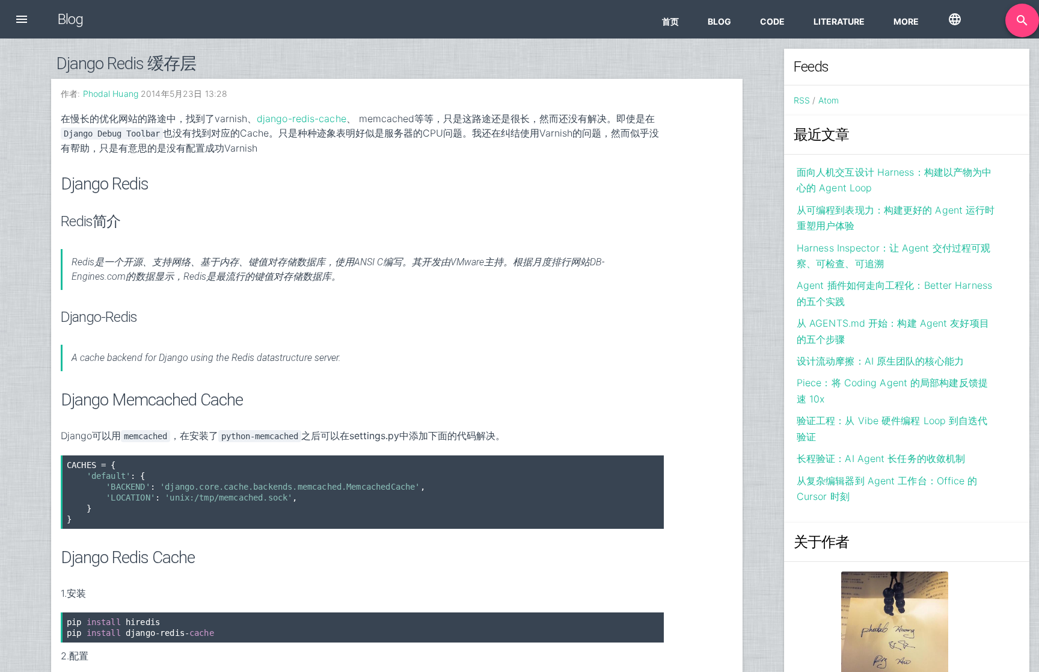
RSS (802, 100)
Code (772, 21)
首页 (670, 21)
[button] (21, 19)
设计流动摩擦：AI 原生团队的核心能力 (880, 361)
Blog (719, 21)
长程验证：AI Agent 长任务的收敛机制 (881, 458)
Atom (828, 100)
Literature (839, 21)
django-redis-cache (301, 119)
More (906, 21)
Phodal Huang (110, 93)
